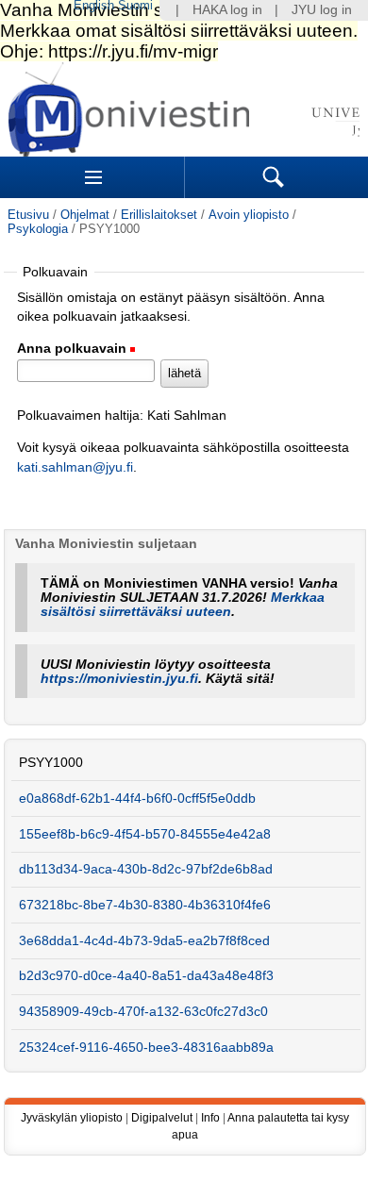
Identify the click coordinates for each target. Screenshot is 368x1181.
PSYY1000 (51, 763)
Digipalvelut (161, 1117)
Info (210, 1117)
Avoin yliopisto (249, 215)
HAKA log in (227, 10)
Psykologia (38, 229)
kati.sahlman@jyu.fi (75, 467)
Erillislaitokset (159, 215)
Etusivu (28, 215)
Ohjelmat (84, 215)
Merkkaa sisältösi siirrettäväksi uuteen (183, 604)
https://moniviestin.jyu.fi (119, 679)
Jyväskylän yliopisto (72, 1117)
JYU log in (322, 10)
